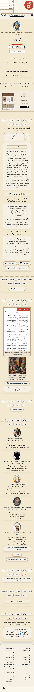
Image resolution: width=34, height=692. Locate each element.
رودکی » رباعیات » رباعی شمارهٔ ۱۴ (17, 438)
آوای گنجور (10, 662)
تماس (11, 679)
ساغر (11, 653)
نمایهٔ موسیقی (25, 657)
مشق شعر (12, 120)
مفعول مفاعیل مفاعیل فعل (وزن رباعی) (15, 134)
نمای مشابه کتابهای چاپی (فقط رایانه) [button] (18, 268)
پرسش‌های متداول (24, 675)
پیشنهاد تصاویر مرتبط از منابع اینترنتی (18, 383)
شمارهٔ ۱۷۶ (17, 40)
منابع (11, 677)
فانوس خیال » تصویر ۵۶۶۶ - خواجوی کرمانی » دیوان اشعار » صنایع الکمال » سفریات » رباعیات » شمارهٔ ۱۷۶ (17, 377)
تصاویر (18, 120)
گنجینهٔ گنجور (9, 657)
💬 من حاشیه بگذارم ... (15, 624)
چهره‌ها (26, 677)
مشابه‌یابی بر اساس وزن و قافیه (18, 559)
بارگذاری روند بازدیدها (17, 602)
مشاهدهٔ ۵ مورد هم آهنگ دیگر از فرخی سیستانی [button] (17, 548)
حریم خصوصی (9, 681)
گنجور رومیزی (9, 651)
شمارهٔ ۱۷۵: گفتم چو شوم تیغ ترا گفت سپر (8, 85)
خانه (27, 648)
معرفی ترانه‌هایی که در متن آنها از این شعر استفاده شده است (17, 580)
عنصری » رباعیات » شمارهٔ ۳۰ (17, 484)
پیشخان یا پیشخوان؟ (8, 666)
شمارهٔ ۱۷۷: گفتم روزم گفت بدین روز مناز (25, 85)
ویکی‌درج (14, 138)
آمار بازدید (10, 675)
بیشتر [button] (18, 555)
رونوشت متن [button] (25, 263)
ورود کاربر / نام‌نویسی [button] (18, 15)
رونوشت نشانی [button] (11, 263)
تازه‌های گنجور (25, 664)
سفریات (4, 32)
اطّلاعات (30, 120)
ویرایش (8, 185)
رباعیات (18, 34)
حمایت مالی (25, 680)
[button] (32, 15)
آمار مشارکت (10, 672)
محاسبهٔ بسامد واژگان (18, 289)
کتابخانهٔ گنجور (9, 655)
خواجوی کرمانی (28, 32)
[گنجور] (29, 5)
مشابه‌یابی (25, 662)
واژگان (24, 120)
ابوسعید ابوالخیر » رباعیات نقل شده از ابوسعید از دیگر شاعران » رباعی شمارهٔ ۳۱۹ (17, 508)
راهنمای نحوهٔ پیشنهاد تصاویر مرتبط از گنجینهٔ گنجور (17, 389)
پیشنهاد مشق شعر (17, 409)
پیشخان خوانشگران (8, 664)
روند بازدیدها (17, 124)
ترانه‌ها (24, 124)
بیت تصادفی (25, 651)
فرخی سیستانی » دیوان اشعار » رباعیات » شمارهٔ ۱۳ (17, 533)
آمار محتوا (26, 682)
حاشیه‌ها (10, 124)
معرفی (26, 673)
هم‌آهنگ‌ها (4, 120)
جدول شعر (25, 653)
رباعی (14, 136)
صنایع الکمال (11, 32)
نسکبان (11, 669)
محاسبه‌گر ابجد (9, 660)
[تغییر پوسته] (4, 688)
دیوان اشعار (20, 32)
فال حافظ (26, 655)
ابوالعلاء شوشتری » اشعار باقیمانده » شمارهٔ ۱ (17, 461)
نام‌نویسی (24, 632)
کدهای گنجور (9, 648)
